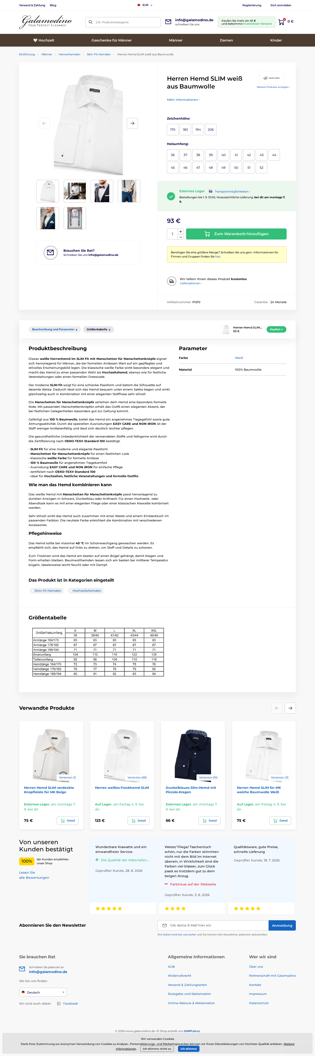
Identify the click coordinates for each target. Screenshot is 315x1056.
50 (236, 168)
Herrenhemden (69, 54)
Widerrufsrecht (179, 975)
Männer (47, 54)
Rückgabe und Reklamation (189, 994)
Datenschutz (259, 1003)
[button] (132, 123)
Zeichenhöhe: (178, 118)
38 (198, 155)
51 (248, 168)
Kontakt (255, 985)
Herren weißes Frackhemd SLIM (122, 788)
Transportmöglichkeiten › (232, 191)
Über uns (256, 966)
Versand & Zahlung (32, 5)
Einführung (27, 54)
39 (211, 155)
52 (261, 168)
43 (262, 155)
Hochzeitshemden (87, 590)
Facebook (70, 1003)
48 (211, 168)
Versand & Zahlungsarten (187, 985)
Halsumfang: (178, 144)
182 (185, 129)
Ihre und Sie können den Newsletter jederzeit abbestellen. (213, 934)
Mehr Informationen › (183, 99)
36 (173, 155)
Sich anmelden (280, 5)
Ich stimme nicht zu (157, 1048)
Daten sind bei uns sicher (179, 934)
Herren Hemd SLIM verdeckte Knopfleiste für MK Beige (49, 790)
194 (198, 129)
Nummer (172, 234)
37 (185, 155)
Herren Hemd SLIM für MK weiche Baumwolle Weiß (259, 790)
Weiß (239, 358)
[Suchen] (90, 22)
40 (223, 155)
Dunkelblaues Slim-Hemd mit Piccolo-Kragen (191, 790)
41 (236, 155)
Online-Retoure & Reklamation (191, 1003)
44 (274, 155)
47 (198, 168)
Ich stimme (189, 1048)
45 (173, 168)
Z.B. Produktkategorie (112, 22)
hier (217, 256)
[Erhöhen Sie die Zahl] (181, 231)
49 (223, 168)
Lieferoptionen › (191, 283)
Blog (53, 5)
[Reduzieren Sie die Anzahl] (181, 237)
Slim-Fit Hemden (99, 54)
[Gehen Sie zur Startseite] (45, 22)
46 (185, 168)
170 (172, 129)
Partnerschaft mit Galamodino (272, 975)
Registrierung (251, 5)
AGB (171, 966)
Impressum (258, 994)
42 (249, 155)
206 (211, 129)
